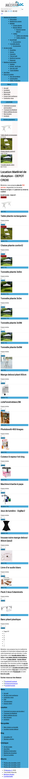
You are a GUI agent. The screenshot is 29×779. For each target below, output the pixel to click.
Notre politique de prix (10, 112)
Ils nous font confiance (11, 695)
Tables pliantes (21, 38)
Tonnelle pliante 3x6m (7, 165)
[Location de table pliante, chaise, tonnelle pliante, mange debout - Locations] (14, 7)
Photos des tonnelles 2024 (12, 765)
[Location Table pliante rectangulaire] (6, 210)
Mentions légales (9, 774)
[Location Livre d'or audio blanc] (6, 561)
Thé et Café (13, 56)
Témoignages (8, 702)
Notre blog (7, 94)
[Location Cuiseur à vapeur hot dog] (5, 450)
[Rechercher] (22, 9)
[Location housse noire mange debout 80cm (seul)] (6, 531)
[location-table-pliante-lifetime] (6, 133)
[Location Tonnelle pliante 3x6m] (6, 265)
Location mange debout (11, 729)
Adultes (12, 64)
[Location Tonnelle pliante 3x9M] (6, 316)
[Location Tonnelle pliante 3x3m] (6, 292)
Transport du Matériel (10, 110)
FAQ (5, 699)
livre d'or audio (5, 674)
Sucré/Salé (13, 40)
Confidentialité (8, 776)
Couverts (13, 54)
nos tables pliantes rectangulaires (16, 657)
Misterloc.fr (8, 770)
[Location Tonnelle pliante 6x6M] (6, 341)
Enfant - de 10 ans (15, 66)
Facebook (14, 682)
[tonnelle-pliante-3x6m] (6, 163)
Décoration (13, 19)
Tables (15, 34)
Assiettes (13, 50)
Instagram (14, 684)
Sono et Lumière (9, 75)
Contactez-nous (9, 98)
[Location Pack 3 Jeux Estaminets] (6, 586)
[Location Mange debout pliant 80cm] (6, 368)
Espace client (8, 704)
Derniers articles (9, 739)
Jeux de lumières (15, 77)
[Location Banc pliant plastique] (6, 613)
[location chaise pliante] (6, 149)
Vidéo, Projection (15, 81)
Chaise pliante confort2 (8, 151)
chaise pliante (12, 659)
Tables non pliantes (22, 36)
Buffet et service (15, 58)
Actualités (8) (8, 737)
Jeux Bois (7, 72)
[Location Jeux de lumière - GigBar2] (6, 504)
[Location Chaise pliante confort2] (6, 239)
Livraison (6, 116)
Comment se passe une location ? (10, 107)
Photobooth (16, 672)
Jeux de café (14, 68)
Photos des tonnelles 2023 (12, 767)
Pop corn (15, 670)
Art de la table (8, 48)
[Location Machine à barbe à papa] (6, 478)
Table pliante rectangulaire (9, 135)
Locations (7, 90)
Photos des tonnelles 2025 (12, 763)
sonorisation (14, 79)
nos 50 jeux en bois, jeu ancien (14, 665)
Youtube (12, 686)
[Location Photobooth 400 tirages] (5, 423)
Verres (12, 52)
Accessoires (17, 42)
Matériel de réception (10, 17)
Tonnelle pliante (15, 44)
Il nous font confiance (10, 96)
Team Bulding (14, 70)
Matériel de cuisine (15, 21)
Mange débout (17, 28)
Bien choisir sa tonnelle (11, 727)
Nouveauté (7, 92)
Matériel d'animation (10, 62)
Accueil (6, 88)
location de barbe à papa (20, 668)
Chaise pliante (17, 26)
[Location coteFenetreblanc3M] (4, 396)
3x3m (2, 657)
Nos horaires (8, 114)
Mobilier (12, 24)
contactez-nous (9, 697)
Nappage (12, 60)
